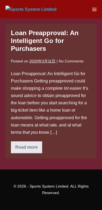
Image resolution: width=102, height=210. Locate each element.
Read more (28, 149)
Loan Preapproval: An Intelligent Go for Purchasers (45, 40)
